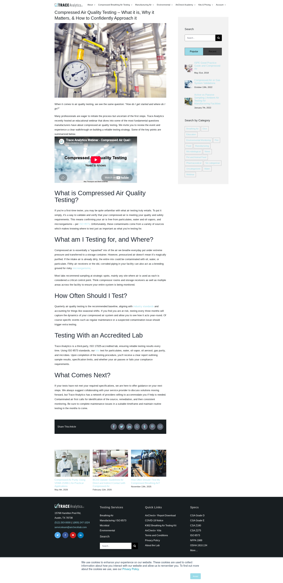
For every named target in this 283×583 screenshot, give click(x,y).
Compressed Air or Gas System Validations (207, 82)
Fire (216, 140)
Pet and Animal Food (196, 157)
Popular (194, 51)
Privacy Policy (130, 569)
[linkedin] (81, 535)
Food (188, 146)
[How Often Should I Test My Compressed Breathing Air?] (148, 451)
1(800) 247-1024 (81, 522)
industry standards (143, 306)
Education (191, 134)
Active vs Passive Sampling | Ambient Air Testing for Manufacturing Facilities (207, 99)
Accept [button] (195, 576)
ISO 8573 (84, 224)
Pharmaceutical (193, 163)
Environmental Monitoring (198, 140)
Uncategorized (193, 168)
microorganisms (81, 268)
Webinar (190, 174)
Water (207, 168)
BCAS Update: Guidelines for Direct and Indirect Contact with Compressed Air (109, 483)
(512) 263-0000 (63, 522)
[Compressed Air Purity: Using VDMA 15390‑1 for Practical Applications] (72, 451)
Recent (212, 51)
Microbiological (193, 151)
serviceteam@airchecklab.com (71, 527)
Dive (205, 128)
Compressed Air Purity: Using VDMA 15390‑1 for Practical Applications (70, 483)
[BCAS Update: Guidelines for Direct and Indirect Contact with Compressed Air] (110, 451)
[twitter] (58, 535)
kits (97, 350)
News (207, 151)
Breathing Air (192, 128)
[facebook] (65, 535)
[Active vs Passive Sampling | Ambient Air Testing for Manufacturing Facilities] (188, 100)
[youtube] (73, 535)
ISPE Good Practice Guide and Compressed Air (207, 65)
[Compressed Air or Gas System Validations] (188, 82)
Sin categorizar (212, 163)
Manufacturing (202, 146)
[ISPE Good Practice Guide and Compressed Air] (188, 66)
